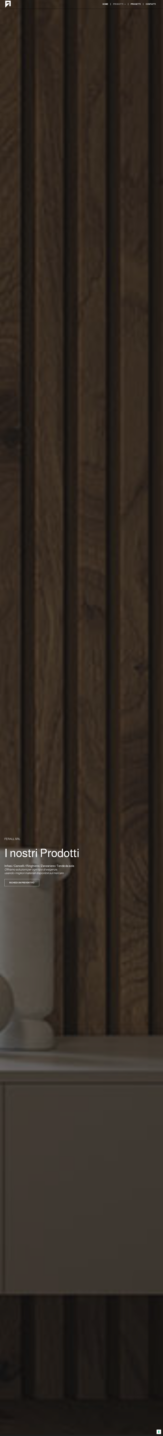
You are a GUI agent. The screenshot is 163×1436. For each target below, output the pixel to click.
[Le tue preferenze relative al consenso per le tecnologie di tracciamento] (159, 1432)
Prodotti (118, 4)
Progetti (136, 4)
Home (105, 4)
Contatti (151, 4)
